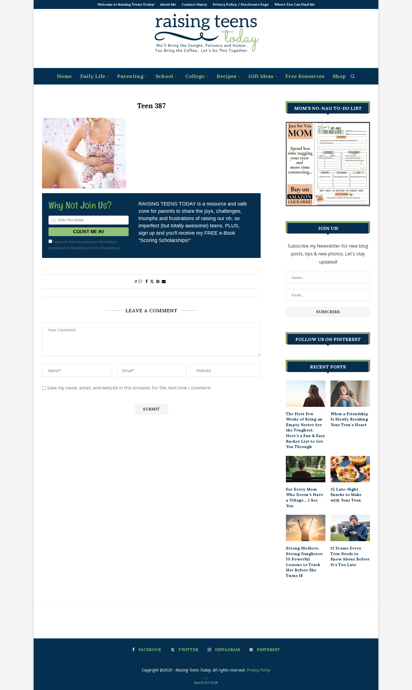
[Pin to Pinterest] (157, 281)
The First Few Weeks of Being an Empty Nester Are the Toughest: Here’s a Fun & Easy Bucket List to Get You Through (305, 430)
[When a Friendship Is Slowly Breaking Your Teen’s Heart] (350, 393)
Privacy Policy (258, 670)
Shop (339, 76)
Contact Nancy (194, 4)
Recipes (226, 76)
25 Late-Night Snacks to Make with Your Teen (346, 495)
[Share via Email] (164, 281)
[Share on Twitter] (152, 281)
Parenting (130, 76)
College (195, 76)
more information (104, 248)
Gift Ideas (260, 76)
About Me (168, 4)
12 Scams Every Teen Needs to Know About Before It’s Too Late (350, 556)
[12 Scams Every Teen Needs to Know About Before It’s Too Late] (350, 528)
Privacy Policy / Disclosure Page (241, 4)
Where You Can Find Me (294, 4)
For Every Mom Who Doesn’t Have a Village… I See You (304, 497)
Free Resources (304, 76)
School (164, 76)
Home (64, 76)
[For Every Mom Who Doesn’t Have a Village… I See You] (305, 469)
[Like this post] (140, 281)
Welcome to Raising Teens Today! (126, 4)
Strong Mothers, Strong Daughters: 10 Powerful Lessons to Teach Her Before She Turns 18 (304, 562)
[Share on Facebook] (146, 281)
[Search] (352, 76)
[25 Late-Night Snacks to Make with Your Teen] (350, 469)
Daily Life (92, 76)
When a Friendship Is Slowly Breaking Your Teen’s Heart (349, 419)
